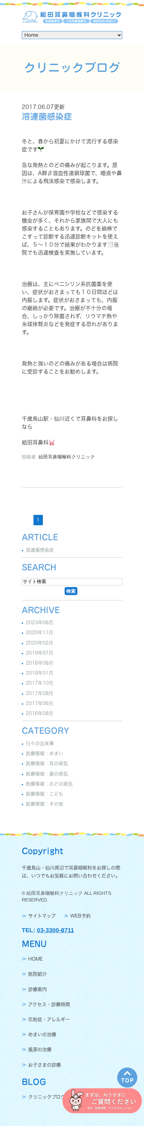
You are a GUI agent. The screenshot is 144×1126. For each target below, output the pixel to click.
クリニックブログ (46, 1097)
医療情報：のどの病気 (49, 784)
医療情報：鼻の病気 (47, 773)
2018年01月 (39, 673)
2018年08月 (39, 663)
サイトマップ (42, 915)
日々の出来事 (40, 743)
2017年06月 (39, 703)
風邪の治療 (40, 1049)
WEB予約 (80, 915)
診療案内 (37, 989)
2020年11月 (39, 632)
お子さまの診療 (44, 1065)
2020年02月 (39, 643)
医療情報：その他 (44, 804)
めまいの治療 (42, 1034)
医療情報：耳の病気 (47, 763)
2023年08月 (39, 622)
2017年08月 (39, 693)
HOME (35, 959)
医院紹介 (37, 974)
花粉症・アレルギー (49, 1019)
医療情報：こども (44, 794)
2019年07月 (39, 653)
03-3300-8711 (55, 930)
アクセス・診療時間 (49, 1004)
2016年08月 (39, 713)
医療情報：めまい (44, 753)
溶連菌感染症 (47, 116)
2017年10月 (39, 683)
